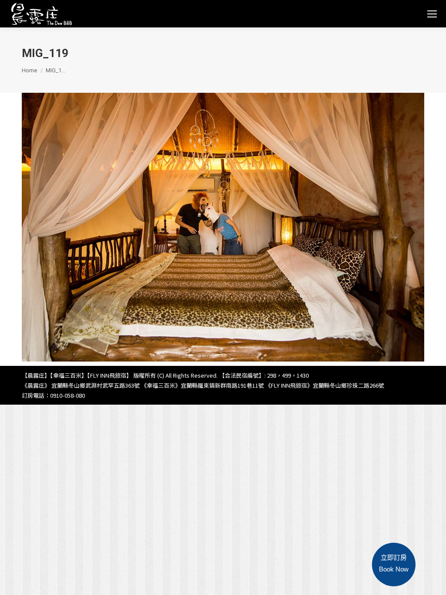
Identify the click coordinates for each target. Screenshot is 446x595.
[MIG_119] (223, 227)
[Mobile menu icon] (432, 14)
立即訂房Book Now (394, 563)
